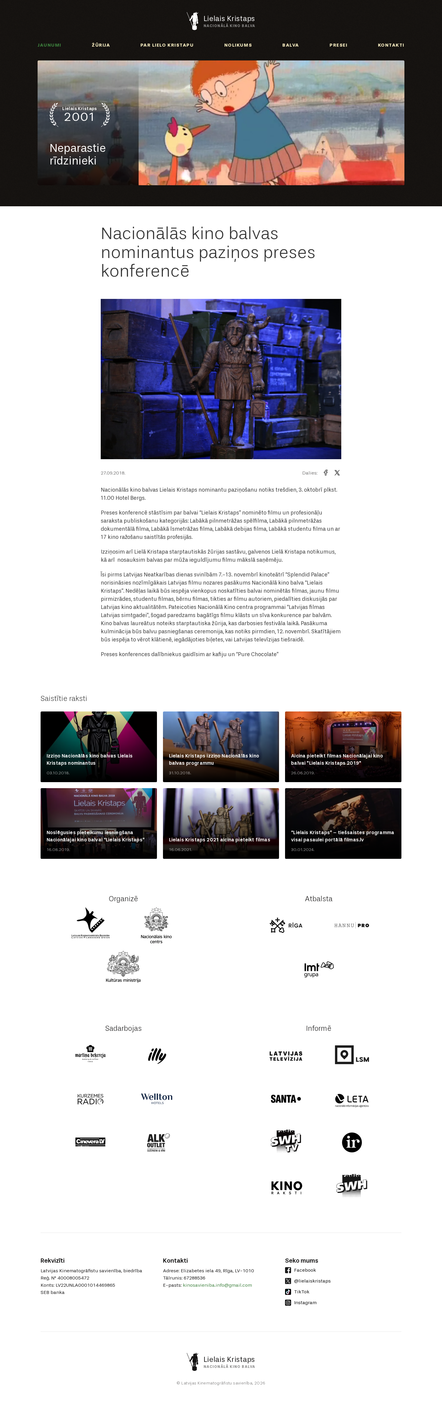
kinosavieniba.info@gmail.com (217, 1285)
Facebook (305, 1270)
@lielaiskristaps (312, 1281)
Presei (338, 45)
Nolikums (238, 45)
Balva (290, 45)
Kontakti (391, 45)
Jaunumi (49, 45)
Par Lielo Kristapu (167, 45)
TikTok (301, 1292)
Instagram (305, 1302)
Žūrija (101, 45)
